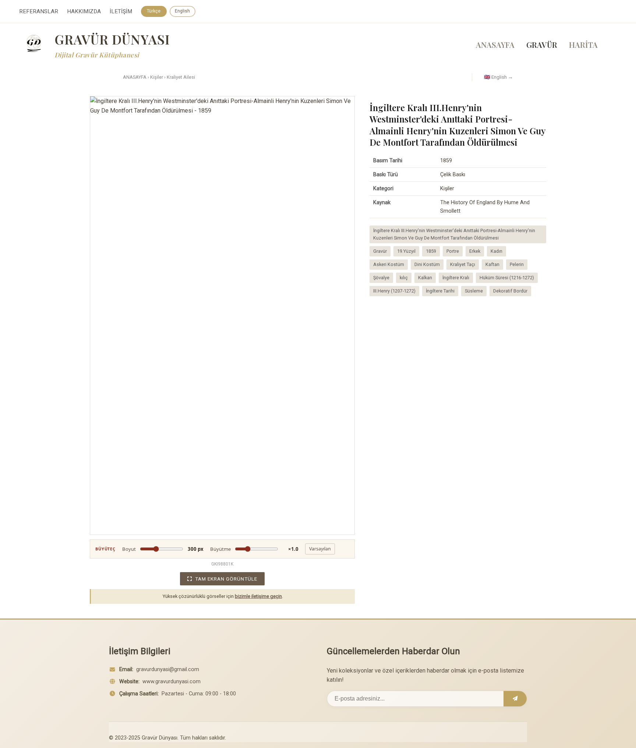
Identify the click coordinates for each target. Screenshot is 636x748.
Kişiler (156, 77)
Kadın (496, 251)
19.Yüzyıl (406, 251)
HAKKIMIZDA (84, 11)
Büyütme (254, 549)
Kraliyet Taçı (462, 264)
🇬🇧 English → (498, 77)
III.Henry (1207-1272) (394, 291)
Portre (452, 251)
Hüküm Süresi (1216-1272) (507, 277)
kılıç (404, 277)
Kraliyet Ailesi (181, 77)
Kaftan (492, 264)
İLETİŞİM (121, 11)
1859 (431, 251)
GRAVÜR (541, 44)
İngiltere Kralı (455, 277)
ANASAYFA (495, 44)
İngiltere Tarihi (440, 291)
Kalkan (425, 277)
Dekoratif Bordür (510, 291)
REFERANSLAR (38, 11)
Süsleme (474, 291)
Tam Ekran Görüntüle (226, 579)
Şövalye (381, 277)
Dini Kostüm (427, 264)
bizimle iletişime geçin (258, 596)
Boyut (163, 549)
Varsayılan (320, 549)
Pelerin (517, 264)
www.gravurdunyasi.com (171, 681)
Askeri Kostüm (388, 264)
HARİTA (583, 44)
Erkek (474, 251)
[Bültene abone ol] (515, 698)
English (182, 11)
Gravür (380, 251)
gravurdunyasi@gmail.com (167, 669)
